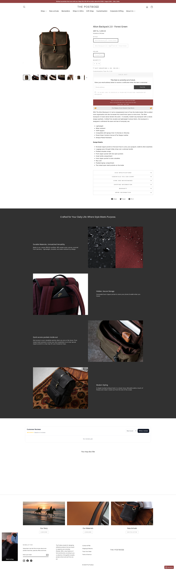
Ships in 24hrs (78, 11)
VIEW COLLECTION (132, 532)
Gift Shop (90, 11)
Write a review (143, 431)
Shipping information (123, 184)
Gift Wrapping (107, 68)
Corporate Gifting (116, 11)
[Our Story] (44, 513)
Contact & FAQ (86, 545)
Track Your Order (86, 551)
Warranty (123, 188)
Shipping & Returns (87, 548)
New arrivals (54, 11)
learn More (44, 532)
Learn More (88, 532)
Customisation (101, 11)
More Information (123, 192)
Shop (43, 11)
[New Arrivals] (132, 513)
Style (95, 36)
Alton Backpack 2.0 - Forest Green (106, 40)
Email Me (142, 87)
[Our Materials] (88, 513)
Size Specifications (123, 172)
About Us (130, 11)
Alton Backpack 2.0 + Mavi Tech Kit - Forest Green (111, 46)
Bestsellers (66, 11)
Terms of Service (87, 554)
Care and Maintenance (123, 180)
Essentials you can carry (123, 176)
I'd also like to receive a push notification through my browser (120, 93)
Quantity (97, 60)
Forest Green (99, 55)
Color (95, 51)
